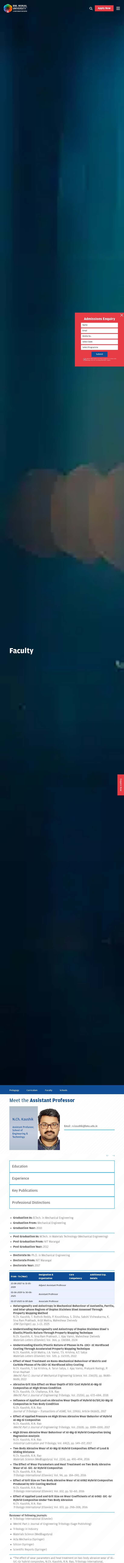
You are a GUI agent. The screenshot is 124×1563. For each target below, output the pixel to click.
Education (20, 1166)
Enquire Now (120, 785)
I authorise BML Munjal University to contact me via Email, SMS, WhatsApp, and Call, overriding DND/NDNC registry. (101, 359)
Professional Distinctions (31, 1203)
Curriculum (32, 1090)
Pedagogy (14, 1090)
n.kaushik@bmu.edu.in (84, 1126)
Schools (63, 1090)
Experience (20, 1178)
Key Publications (25, 1191)
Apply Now (104, 8)
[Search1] (91, 8)
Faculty (48, 1090)
